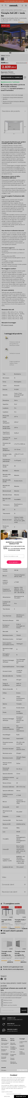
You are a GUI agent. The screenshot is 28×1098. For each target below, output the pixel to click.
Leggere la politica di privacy (6, 1091)
